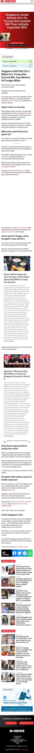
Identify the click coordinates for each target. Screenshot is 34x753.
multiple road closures (18, 228)
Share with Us (11, 723)
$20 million (28, 113)
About (17, 737)
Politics (21, 43)
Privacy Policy (17, 741)
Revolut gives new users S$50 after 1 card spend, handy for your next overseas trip (23, 639)
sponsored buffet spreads (15, 171)
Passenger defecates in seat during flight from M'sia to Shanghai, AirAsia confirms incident (24, 582)
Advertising (18, 736)
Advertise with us (26, 723)
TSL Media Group (24, 749)
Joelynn (10, 48)
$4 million (4, 157)
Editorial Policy (17, 739)
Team (17, 743)
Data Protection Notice (18, 740)
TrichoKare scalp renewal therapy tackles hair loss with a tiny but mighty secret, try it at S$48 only (24, 666)
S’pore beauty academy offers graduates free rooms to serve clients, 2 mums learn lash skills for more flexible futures (24, 679)
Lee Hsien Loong (21, 547)
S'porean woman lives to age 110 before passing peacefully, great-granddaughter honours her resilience (23, 609)
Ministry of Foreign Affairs (13, 101)
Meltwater (11, 490)
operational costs (7, 232)
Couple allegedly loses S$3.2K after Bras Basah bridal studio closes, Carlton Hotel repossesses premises (24, 621)
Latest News (14, 43)
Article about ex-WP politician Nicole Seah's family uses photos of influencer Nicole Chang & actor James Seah (24, 570)
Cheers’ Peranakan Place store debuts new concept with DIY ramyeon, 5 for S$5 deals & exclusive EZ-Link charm (24, 653)
